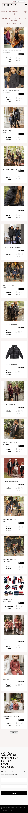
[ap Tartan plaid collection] (14, 156)
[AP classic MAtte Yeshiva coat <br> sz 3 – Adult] (14, 234)
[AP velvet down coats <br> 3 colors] (14, 391)
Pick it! (18, 60)
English (17, 1)
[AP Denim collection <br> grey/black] (14, 546)
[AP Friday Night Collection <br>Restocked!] (14, 37)
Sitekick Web (11, 811)
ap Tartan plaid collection (12, 169)
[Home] (9, 5)
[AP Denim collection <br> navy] (14, 506)
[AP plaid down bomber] (14, 196)
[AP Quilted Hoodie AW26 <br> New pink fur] (14, 468)
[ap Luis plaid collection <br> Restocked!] (14, 77)
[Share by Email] (19, 59)
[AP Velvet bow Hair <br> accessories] (14, 586)
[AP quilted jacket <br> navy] (14, 117)
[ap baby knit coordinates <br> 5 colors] (14, 665)
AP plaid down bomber (10, 209)
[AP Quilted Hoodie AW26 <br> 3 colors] (14, 429)
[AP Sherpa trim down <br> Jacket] (14, 311)
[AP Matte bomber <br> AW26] (14, 272)
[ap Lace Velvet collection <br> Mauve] (14, 625)
